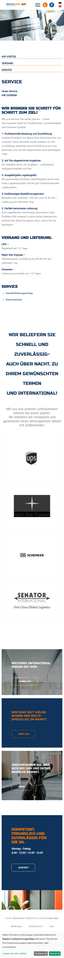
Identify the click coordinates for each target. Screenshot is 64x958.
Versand (7, 63)
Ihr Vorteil (9, 56)
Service (7, 69)
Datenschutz (36, 926)
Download (24, 681)
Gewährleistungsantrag (19, 293)
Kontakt (23, 867)
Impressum (16, 926)
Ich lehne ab (41, 953)
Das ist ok (55, 953)
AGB (51, 926)
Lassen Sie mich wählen (14, 953)
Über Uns (23, 734)
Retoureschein (14, 299)
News (21, 786)
